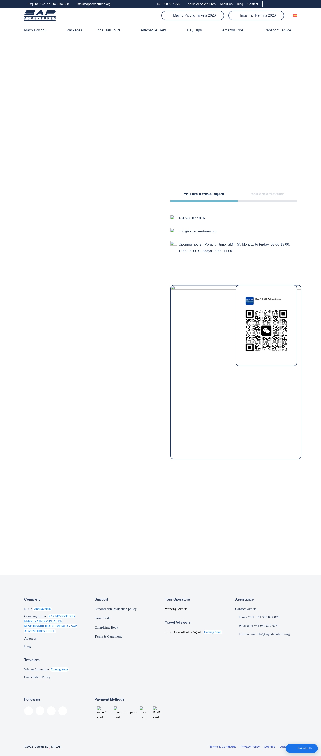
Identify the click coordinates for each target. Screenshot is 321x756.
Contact (252, 4)
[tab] (204, 195)
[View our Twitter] (287, 4)
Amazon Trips (232, 30)
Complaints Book (106, 627)
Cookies (269, 746)
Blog (240, 4)
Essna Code (102, 618)
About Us (226, 4)
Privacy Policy (250, 746)
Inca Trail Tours (108, 30)
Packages (74, 30)
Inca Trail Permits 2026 (257, 15)
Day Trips (194, 30)
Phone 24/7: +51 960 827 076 (259, 617)
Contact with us (245, 609)
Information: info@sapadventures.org (264, 634)
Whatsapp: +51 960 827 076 (258, 625)
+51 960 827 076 (168, 4)
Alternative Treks (154, 30)
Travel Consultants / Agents (193, 632)
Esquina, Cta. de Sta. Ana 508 (48, 4)
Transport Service (277, 30)
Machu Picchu (35, 30)
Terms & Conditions (108, 636)
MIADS (55, 746)
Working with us (176, 609)
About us (30, 638)
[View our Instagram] (280, 4)
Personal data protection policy (116, 609)
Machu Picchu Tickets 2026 (194, 15)
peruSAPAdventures (201, 4)
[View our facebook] (268, 4)
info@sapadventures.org (93, 4)
